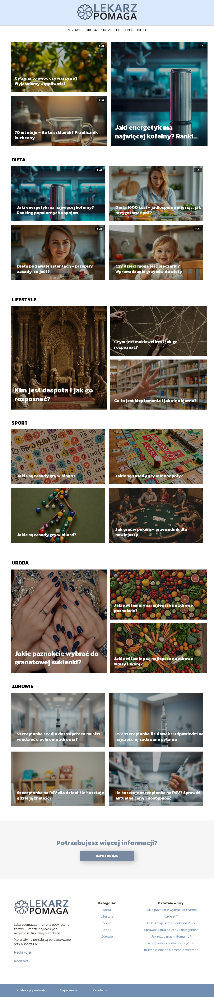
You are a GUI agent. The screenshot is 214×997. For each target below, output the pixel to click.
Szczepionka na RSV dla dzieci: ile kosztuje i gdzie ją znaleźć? (61, 795)
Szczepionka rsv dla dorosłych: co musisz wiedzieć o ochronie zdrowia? (59, 736)
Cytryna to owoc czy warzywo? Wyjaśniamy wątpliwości (46, 80)
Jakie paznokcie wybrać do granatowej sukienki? (57, 657)
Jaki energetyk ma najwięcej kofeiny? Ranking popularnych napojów (158, 132)
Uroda (91, 30)
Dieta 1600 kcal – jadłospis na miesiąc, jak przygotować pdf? (158, 210)
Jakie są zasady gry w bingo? (46, 476)
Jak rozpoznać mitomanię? (171, 936)
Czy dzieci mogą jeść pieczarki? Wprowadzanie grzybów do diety (148, 268)
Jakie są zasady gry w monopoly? (149, 476)
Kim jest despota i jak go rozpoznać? (54, 394)
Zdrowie (74, 30)
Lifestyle (124, 30)
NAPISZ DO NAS (107, 856)
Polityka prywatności (32, 990)
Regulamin (100, 990)
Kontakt (21, 961)
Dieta (142, 30)
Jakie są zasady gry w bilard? (46, 534)
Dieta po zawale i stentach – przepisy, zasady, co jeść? (55, 268)
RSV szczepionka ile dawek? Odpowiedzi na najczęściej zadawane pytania (159, 736)
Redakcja (22, 952)
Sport (106, 30)
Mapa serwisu (69, 990)
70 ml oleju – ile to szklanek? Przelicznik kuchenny (56, 135)
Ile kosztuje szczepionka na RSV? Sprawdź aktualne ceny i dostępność (157, 795)
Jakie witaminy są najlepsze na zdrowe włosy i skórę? (153, 661)
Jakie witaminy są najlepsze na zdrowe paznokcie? (153, 607)
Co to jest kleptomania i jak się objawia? (155, 400)
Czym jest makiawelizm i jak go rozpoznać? (146, 344)
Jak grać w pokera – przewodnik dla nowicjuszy (151, 532)
